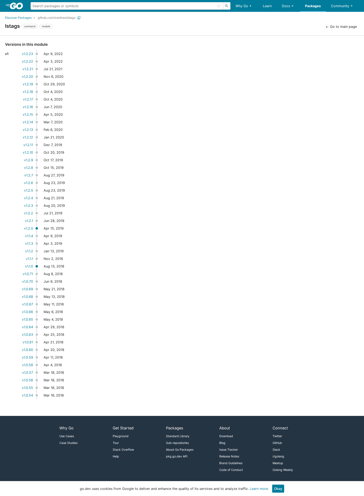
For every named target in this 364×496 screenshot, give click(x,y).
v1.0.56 (27, 380)
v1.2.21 (28, 69)
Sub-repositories (177, 443)
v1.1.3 (29, 243)
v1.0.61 (28, 342)
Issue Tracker (228, 449)
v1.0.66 (27, 312)
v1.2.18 (28, 92)
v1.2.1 (29, 221)
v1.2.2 (28, 213)
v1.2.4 (28, 198)
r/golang (278, 456)
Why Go (242, 6)
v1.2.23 (27, 54)
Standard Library (177, 436)
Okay (278, 489)
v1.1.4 (29, 236)
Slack (276, 449)
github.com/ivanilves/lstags (56, 17)
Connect (280, 428)
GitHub (277, 443)
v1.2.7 (28, 175)
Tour (116, 443)
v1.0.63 (27, 334)
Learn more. (259, 489)
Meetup (278, 463)
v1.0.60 (27, 350)
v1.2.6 (28, 183)
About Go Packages (179, 449)
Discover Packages (18, 17)
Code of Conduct (231, 470)
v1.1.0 (29, 266)
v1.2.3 (28, 205)
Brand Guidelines (230, 463)
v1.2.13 (28, 130)
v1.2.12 (28, 137)
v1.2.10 (28, 152)
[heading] (18, 6)
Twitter (277, 436)
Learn (267, 6)
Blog (222, 443)
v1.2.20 (27, 76)
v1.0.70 (27, 281)
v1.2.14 (28, 122)
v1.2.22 (27, 61)
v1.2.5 (28, 190)
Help (116, 456)
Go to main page (343, 26)
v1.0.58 (27, 365)
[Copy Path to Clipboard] (79, 18)
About (224, 428)
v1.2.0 (28, 228)
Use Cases (66, 436)
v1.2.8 (28, 167)
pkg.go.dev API (176, 456)
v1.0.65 (27, 319)
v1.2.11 (28, 145)
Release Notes (229, 456)
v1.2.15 (28, 114)
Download (226, 436)
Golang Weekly (283, 470)
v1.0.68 (27, 296)
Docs (286, 6)
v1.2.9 (28, 160)
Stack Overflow (123, 449)
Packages (313, 6)
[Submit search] (226, 6)
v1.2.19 (28, 84)
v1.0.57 (27, 372)
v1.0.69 (27, 289)
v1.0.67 (27, 304)
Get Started (123, 428)
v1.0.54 (27, 395)
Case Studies (68, 443)
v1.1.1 (29, 259)
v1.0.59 (27, 357)
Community (340, 6)
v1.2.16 (28, 107)
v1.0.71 (28, 274)
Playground (120, 436)
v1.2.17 (28, 99)
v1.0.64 (27, 327)
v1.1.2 (29, 251)
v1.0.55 (27, 388)
